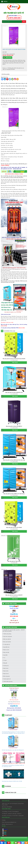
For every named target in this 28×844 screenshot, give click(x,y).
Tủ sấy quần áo (6, 644)
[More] (17, 79)
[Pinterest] (7, 79)
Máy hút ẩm (5, 670)
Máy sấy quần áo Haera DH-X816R (14, 527)
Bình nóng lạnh (6, 676)
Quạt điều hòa (6, 647)
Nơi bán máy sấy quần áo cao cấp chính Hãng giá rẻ (13, 750)
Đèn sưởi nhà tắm (7, 641)
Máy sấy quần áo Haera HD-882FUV (14, 426)
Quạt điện (5, 655)
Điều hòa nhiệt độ (7, 639)
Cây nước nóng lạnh (7, 636)
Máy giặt (5, 662)
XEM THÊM (5, 279)
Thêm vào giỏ (8, 57)
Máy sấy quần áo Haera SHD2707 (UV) (14, 392)
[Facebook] (2, 79)
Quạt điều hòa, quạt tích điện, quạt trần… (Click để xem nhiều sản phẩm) (13, 630)
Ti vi (4, 657)
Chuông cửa (6, 665)
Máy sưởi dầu (6, 652)
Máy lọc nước (6, 649)
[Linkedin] (5, 79)
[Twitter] (10, 79)
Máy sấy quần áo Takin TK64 (14, 561)
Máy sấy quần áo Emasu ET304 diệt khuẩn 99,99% (14, 358)
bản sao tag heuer (5, 839)
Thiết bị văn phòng (7, 633)
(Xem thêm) (5, 165)
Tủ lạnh (5, 660)
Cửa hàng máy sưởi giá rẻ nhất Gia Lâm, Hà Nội (12, 781)
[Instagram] (15, 79)
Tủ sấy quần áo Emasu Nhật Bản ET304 (13, 327)
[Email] (12, 79)
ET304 (17, 185)
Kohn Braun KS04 (12, 90)
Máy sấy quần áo (11, 135)
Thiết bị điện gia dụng (7, 681)
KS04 (5, 137)
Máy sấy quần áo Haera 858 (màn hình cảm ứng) (14, 460)
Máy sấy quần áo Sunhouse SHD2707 (14, 595)
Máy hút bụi (5, 668)
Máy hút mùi (6, 673)
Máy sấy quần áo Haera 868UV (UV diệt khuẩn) (14, 493)
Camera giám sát (7, 678)
